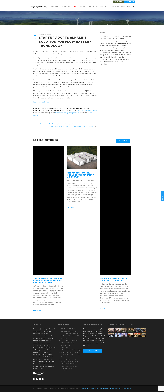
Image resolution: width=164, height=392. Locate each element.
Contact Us (127, 389)
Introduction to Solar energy (71, 350)
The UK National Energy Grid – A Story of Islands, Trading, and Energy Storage (48, 280)
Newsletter (118, 1)
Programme (130, 1)
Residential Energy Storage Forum (67, 113)
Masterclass (65, 6)
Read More (123, 141)
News (123, 6)
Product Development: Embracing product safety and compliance (80, 175)
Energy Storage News (45, 34)
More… (129, 6)
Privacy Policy (94, 389)
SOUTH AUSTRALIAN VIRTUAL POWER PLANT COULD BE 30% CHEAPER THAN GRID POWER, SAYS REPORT (70, 333)
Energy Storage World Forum (87, 110)
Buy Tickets (93, 350)
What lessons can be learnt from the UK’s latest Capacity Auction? (70, 354)
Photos (107, 6)
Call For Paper (117, 389)
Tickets (75, 6)
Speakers (91, 6)
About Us (115, 6)
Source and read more (41, 102)
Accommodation (105, 389)
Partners (99, 6)
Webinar (83, 6)
